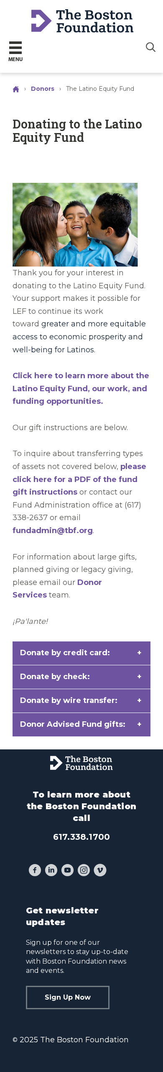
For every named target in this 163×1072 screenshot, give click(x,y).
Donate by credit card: (65, 652)
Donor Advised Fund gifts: (72, 724)
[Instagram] (83, 871)
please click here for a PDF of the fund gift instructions (79, 479)
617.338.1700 (81, 837)
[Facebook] (35, 871)
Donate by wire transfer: (68, 700)
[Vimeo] (100, 871)
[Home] (17, 88)
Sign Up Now (68, 997)
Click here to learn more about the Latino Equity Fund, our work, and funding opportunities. (81, 388)
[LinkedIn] (51, 871)
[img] (151, 47)
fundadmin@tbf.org (53, 530)
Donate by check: (55, 676)
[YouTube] (67, 871)
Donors (42, 88)
